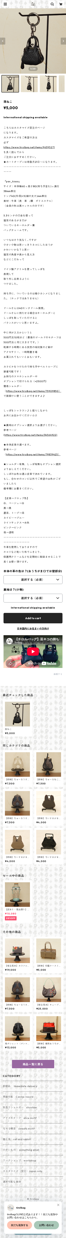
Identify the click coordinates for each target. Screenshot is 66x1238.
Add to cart (33, 618)
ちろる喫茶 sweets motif (19, 1128)
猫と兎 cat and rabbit (17, 1139)
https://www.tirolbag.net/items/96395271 (29, 147)
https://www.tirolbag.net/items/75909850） (33, 391)
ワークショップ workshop (19, 1160)
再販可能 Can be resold (18, 1096)
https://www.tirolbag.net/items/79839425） (33, 454)
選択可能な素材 (12, 1181)
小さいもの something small (21, 1149)
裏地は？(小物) (13, 589)
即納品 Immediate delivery (20, 1086)
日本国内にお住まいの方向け (33, 628)
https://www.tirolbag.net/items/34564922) (31, 435)
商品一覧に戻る (33, 1064)
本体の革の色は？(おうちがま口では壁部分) (33, 571)
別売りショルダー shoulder (20, 1107)
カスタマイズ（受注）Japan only (22, 1171)
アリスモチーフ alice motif (20, 1118)
